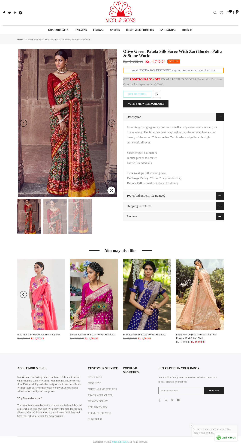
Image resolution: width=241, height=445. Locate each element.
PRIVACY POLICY (98, 401)
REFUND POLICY (97, 407)
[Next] (111, 123)
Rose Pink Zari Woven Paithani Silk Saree (38, 334)
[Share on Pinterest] (15, 13)
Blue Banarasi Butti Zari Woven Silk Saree (144, 334)
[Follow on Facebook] (159, 400)
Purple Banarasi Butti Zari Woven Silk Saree (92, 334)
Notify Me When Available (146, 103)
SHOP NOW (94, 383)
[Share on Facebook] (4, 13)
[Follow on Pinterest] (172, 400)
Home (20, 39)
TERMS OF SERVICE (99, 413)
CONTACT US (95, 419)
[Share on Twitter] (9, 13)
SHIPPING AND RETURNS (102, 389)
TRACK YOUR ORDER (100, 395)
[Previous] (23, 123)
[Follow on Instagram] (166, 400)
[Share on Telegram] (20, 13)
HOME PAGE (95, 377)
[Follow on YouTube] (178, 400)
